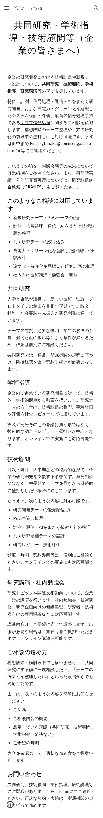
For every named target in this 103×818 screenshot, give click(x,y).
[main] (51, 36)
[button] (7, 8)
